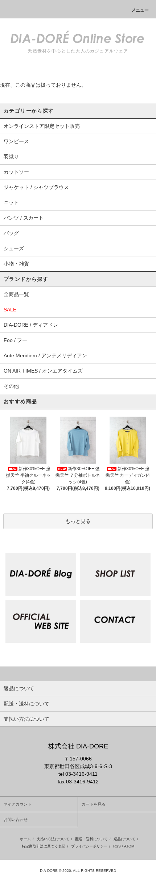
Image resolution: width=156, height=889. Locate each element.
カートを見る (94, 804)
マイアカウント (18, 804)
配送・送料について (91, 839)
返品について (124, 839)
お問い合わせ (16, 819)
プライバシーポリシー (89, 846)
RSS (117, 846)
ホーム (25, 839)
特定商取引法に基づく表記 (43, 846)
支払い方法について (53, 839)
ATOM (129, 846)
